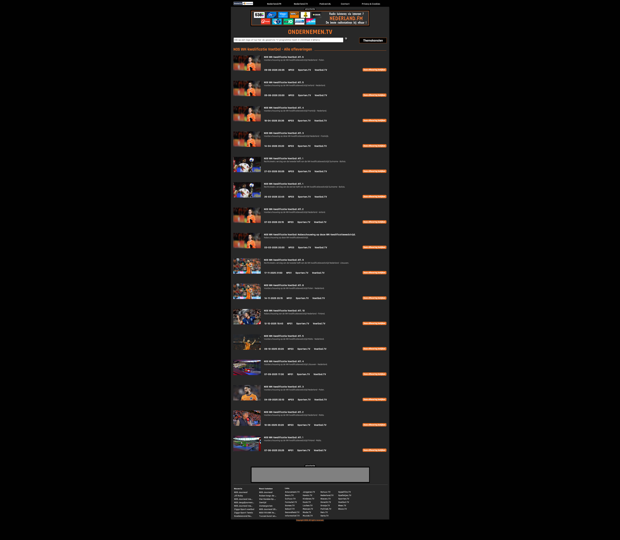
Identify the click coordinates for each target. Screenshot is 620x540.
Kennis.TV (307, 495)
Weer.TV (342, 505)
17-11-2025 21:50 (273, 273)
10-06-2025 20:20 (274, 425)
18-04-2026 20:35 (274, 120)
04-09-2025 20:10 (274, 399)
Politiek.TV (325, 509)
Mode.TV (307, 512)
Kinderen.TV (308, 498)
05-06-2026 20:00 (274, 95)
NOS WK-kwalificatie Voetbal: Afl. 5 (284, 82)
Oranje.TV (325, 505)
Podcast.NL (325, 3)
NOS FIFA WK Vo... (267, 512)
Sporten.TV (304, 70)
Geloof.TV (289, 509)
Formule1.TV (291, 502)
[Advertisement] (131, 32)
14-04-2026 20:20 (274, 146)
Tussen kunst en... (268, 516)
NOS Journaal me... (243, 499)
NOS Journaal (241, 492)
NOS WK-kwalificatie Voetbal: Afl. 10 (284, 310)
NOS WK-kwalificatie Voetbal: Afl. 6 (284, 57)
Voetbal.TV (321, 70)
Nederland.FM (274, 3)
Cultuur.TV (290, 498)
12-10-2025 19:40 (273, 323)
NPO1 (289, 273)
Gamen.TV (289, 505)
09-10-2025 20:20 (274, 349)
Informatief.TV (292, 515)
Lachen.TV (307, 505)
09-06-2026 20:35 (274, 70)
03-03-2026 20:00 (274, 247)
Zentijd (262, 502)
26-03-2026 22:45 (274, 197)
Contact (345, 3)
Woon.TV (342, 509)
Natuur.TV (325, 492)
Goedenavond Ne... (243, 516)
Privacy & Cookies (371, 3)
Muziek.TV (308, 515)
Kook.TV (307, 502)
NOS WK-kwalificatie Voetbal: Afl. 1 (283, 158)
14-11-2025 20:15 (273, 298)
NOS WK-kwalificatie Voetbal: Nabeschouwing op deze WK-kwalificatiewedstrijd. (310, 234)
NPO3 (291, 70)
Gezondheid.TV (292, 512)
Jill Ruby (238, 495)
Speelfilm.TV (344, 492)
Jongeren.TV (309, 492)
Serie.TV (324, 515)
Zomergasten (265, 505)
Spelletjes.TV (344, 495)
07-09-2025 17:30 (274, 374)
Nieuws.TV (325, 498)
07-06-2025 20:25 (274, 450)
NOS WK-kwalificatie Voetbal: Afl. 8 (284, 285)
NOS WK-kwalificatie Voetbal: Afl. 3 (284, 133)
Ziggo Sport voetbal (244, 509)
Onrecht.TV (325, 502)
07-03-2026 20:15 (274, 222)
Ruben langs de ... (267, 495)
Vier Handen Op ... (267, 499)
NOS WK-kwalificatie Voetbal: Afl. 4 (284, 108)
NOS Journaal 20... (268, 509)
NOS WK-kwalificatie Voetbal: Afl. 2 (284, 209)
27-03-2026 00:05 (274, 171)
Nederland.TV (301, 3)
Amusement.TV (292, 492)
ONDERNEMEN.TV (310, 32)
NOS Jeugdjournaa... (244, 502)
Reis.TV (324, 512)
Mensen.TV (308, 509)
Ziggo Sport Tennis (243, 512)
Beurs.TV (289, 495)
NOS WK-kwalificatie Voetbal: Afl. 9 (284, 260)
